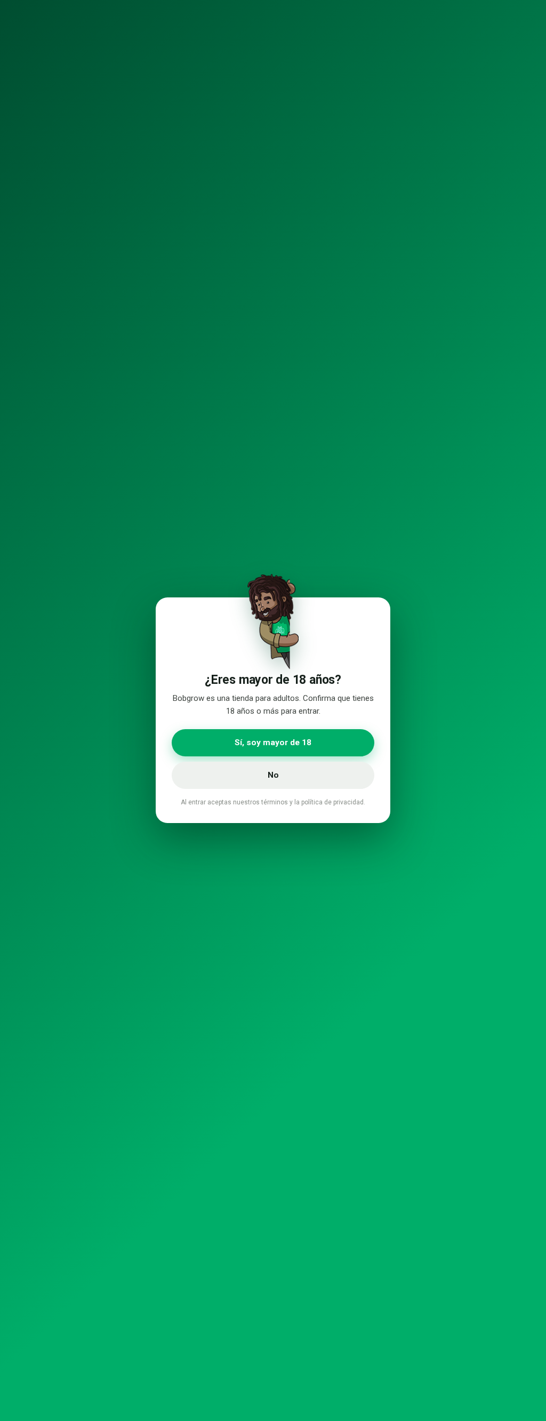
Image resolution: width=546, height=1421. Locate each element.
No (273, 775)
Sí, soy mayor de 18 (273, 742)
